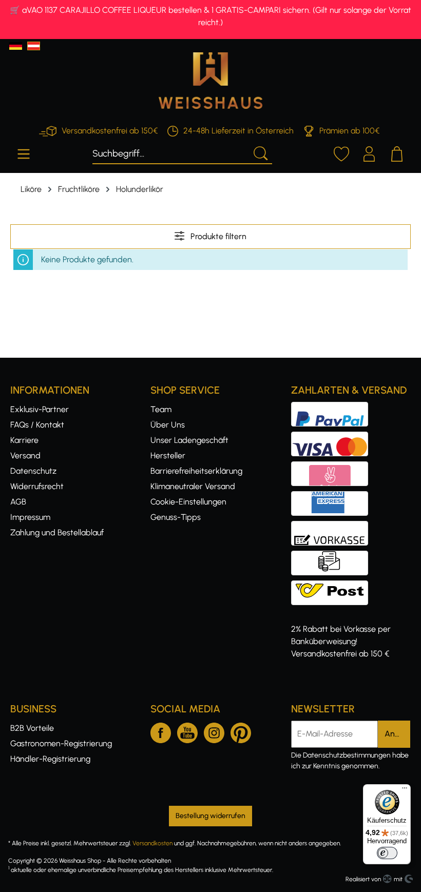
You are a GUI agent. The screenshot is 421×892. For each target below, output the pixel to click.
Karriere (24, 440)
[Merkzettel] (341, 152)
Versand (25, 455)
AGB (18, 502)
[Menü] (23, 152)
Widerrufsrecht (37, 486)
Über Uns (167, 425)
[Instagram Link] (214, 731)
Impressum (30, 517)
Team (160, 409)
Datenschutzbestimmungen (347, 755)
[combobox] (170, 152)
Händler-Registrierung (50, 759)
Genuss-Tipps (175, 517)
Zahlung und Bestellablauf (57, 532)
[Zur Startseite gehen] (210, 80)
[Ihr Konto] (369, 152)
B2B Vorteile (32, 728)
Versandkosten (152, 843)
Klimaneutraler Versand (192, 486)
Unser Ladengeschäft (189, 440)
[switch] (387, 853)
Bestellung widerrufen (210, 815)
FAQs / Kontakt (37, 425)
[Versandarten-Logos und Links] (332, 586)
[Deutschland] (15, 46)
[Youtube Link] (187, 731)
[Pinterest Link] (241, 731)
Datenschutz (33, 471)
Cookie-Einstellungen (188, 502)
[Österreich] (33, 46)
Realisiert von (363, 879)
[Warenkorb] (397, 152)
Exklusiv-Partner (39, 409)
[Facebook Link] (160, 731)
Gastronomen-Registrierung (61, 743)
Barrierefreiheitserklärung (196, 471)
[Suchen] (259, 152)
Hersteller (167, 455)
